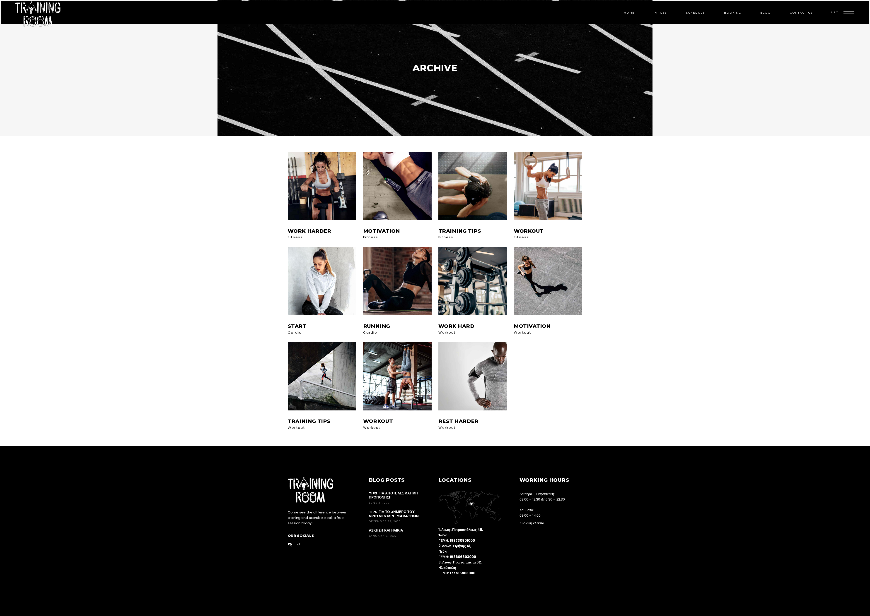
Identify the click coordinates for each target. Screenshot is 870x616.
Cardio (295, 332)
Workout (447, 332)
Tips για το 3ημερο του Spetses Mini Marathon (394, 514)
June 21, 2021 (380, 502)
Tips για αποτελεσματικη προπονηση (393, 495)
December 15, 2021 (385, 521)
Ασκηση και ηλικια (386, 530)
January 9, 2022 (383, 535)
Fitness (295, 237)
